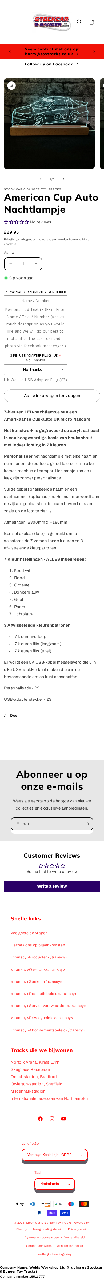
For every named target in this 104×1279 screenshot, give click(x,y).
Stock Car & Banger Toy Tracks (49, 1222)
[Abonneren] (87, 823)
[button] (11, 22)
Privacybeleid (78, 1229)
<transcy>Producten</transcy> (39, 957)
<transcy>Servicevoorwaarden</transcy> (48, 1006)
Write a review (52, 886)
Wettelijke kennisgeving (55, 1254)
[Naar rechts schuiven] (64, 179)
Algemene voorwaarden (42, 1237)
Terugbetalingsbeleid (48, 1229)
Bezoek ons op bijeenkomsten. (38, 945)
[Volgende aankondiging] (94, 51)
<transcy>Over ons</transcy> (38, 970)
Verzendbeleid (74, 1237)
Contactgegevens (39, 1245)
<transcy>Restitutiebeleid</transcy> (44, 994)
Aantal (9, 253)
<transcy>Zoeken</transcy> (37, 982)
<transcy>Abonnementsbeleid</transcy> (48, 1030)
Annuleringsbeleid (70, 1245)
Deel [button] (14, 716)
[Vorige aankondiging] (10, 51)
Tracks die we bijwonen (42, 1050)
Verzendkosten (48, 239)
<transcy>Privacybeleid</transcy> (42, 1018)
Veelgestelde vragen (29, 933)
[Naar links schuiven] (40, 179)
